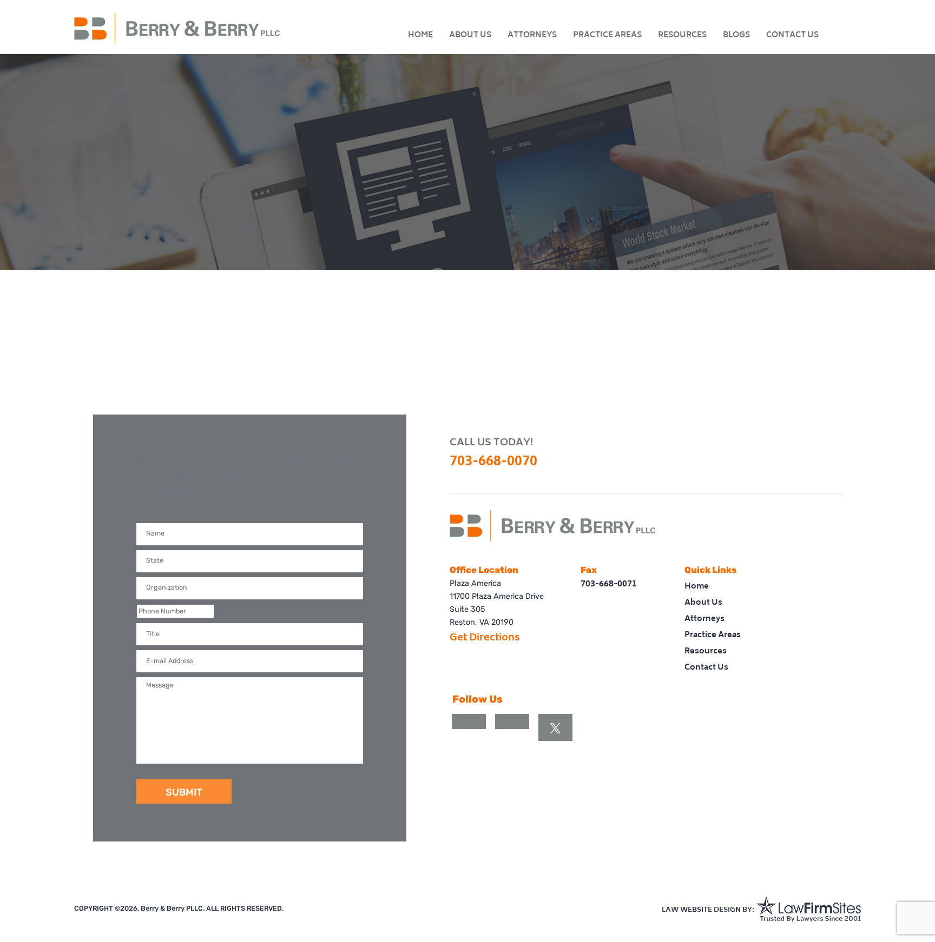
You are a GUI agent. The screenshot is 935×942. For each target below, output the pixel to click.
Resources (682, 35)
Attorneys (532, 35)
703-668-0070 (493, 462)
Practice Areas (607, 35)
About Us (470, 35)
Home (420, 35)
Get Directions (485, 638)
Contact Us (792, 35)
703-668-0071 (609, 584)
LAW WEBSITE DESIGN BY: (708, 910)
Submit (184, 792)
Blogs (736, 35)
